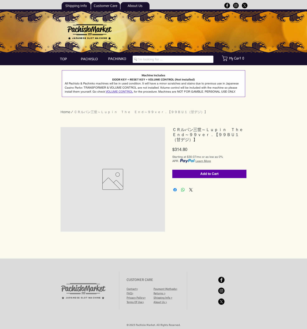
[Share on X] (190, 189)
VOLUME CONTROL (119, 91)
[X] (244, 5)
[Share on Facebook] (175, 189)
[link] (236, 58)
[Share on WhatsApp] (182, 189)
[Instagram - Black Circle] (236, 5)
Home (65, 112)
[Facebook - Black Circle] (227, 5)
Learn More (203, 161)
